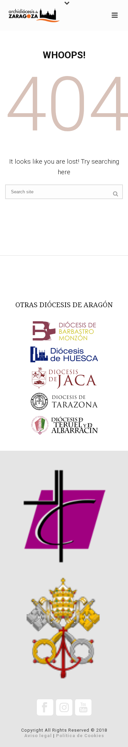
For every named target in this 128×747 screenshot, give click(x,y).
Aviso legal (38, 735)
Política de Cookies (80, 735)
